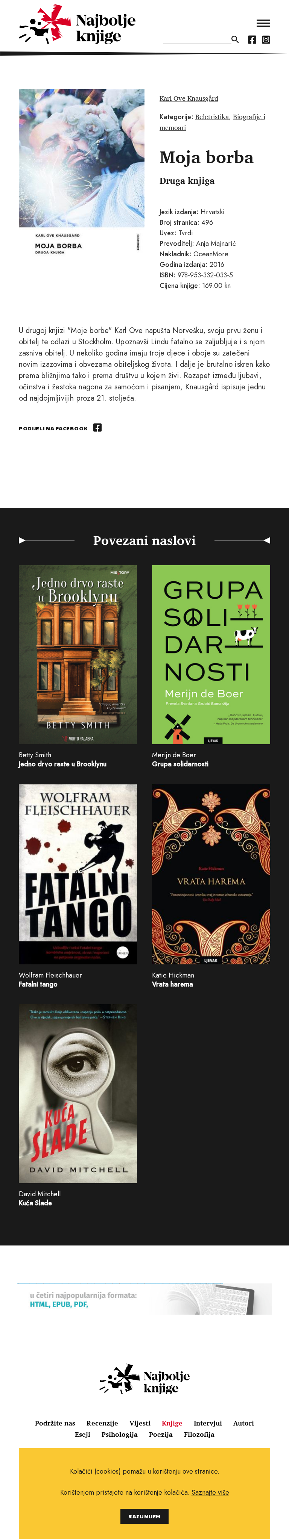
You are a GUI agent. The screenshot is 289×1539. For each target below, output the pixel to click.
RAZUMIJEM (144, 1516)
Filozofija (199, 1434)
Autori (243, 1423)
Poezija (161, 1434)
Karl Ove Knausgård (189, 98)
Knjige (172, 1423)
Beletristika (212, 116)
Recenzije (102, 1423)
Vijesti (140, 1423)
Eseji (82, 1434)
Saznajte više (210, 1492)
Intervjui (208, 1423)
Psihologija (120, 1434)
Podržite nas (55, 1423)
